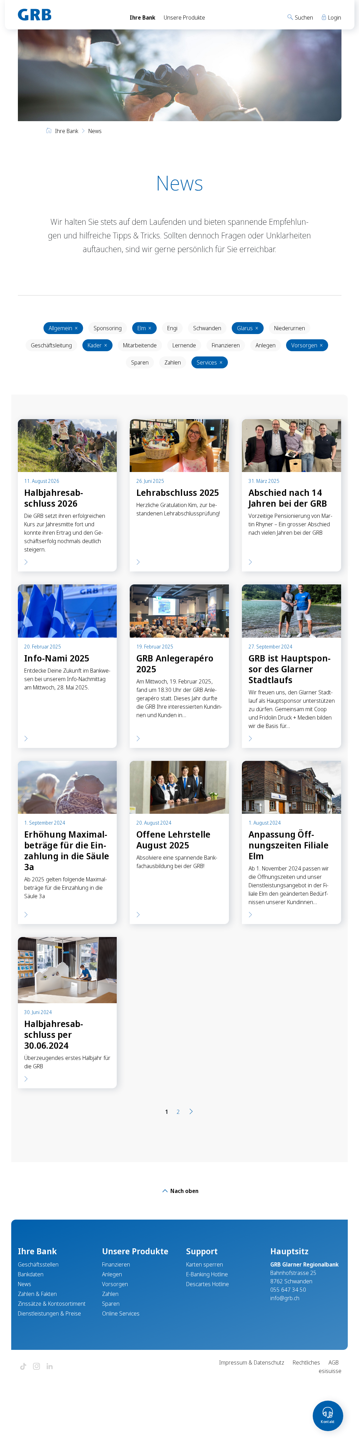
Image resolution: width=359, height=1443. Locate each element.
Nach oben (183, 1191)
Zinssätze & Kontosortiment (52, 1303)
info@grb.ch (284, 1298)
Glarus (247, 328)
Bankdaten (30, 1274)
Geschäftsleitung (51, 345)
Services (210, 362)
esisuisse (330, 1371)
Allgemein (63, 328)
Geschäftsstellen (38, 1264)
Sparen (140, 362)
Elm (144, 328)
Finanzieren (226, 345)
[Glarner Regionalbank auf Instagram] (36, 1367)
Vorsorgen (307, 345)
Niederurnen (289, 328)
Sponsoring (108, 328)
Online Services (121, 1313)
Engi (172, 328)
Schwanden (207, 328)
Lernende (184, 345)
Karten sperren (204, 1264)
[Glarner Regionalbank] (67, 14)
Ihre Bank (142, 17)
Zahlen (172, 362)
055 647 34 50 (288, 1289)
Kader (97, 345)
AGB (333, 1362)
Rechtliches (306, 1362)
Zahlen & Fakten (37, 1294)
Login (334, 17)
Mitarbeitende (140, 345)
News (24, 1284)
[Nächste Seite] (191, 1112)
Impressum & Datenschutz (251, 1362)
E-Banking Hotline (207, 1274)
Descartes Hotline (207, 1284)
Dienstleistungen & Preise (49, 1313)
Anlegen (266, 345)
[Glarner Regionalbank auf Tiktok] (23, 1367)
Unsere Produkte (184, 17)
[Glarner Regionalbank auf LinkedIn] (50, 1367)
